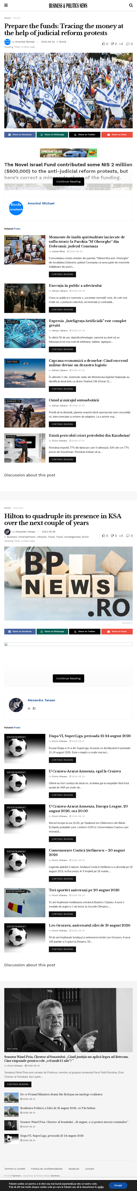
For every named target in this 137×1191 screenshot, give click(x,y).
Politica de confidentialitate (47, 1168)
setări (100, 1187)
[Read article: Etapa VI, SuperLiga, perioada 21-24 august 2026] (24, 748)
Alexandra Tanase (25, 531)
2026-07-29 (78, 330)
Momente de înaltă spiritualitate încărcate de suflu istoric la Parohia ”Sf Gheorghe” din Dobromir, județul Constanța (87, 241)
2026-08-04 (76, 251)
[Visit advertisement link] (68, 152)
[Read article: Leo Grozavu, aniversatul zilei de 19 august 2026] (24, 938)
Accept (118, 1185)
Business (13, 287)
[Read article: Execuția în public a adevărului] (24, 298)
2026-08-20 (78, 776)
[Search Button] (131, 5)
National (12, 238)
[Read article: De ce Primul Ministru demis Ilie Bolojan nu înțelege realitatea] (11, 1098)
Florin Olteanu (59, 440)
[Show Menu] (6, 5)
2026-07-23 (78, 405)
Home (7, 18)
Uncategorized (72, 537)
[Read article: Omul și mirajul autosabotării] (24, 412)
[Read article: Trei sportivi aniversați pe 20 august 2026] (24, 902)
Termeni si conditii (14, 1168)
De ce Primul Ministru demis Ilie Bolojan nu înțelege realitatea (61, 1094)
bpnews (16, 1175)
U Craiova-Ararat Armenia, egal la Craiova (85, 771)
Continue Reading (64, 274)
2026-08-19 (77, 930)
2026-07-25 (78, 370)
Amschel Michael (25, 41)
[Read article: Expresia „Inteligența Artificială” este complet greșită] (24, 333)
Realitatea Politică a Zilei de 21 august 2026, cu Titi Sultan (57, 1108)
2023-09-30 (48, 41)
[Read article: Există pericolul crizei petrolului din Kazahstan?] (24, 448)
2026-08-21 (77, 741)
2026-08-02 (78, 291)
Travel (51, 537)
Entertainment (26, 537)
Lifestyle (42, 537)
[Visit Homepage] (68, 5)
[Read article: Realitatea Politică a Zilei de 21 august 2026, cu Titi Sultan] (11, 1111)
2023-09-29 (48, 531)
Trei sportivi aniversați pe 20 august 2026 (84, 890)
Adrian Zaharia (59, 291)
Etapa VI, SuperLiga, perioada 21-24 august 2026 (90, 736)
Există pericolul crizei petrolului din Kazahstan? (89, 436)
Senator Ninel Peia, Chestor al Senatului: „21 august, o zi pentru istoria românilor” (74, 1122)
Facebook (73, 1168)
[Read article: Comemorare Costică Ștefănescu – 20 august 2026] (24, 863)
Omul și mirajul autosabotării (74, 400)
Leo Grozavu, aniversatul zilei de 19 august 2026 (89, 925)
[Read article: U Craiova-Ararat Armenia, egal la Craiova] (24, 783)
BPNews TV (13, 401)
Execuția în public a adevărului (75, 286)
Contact (89, 1168)
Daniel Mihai (58, 251)
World (17, 18)
